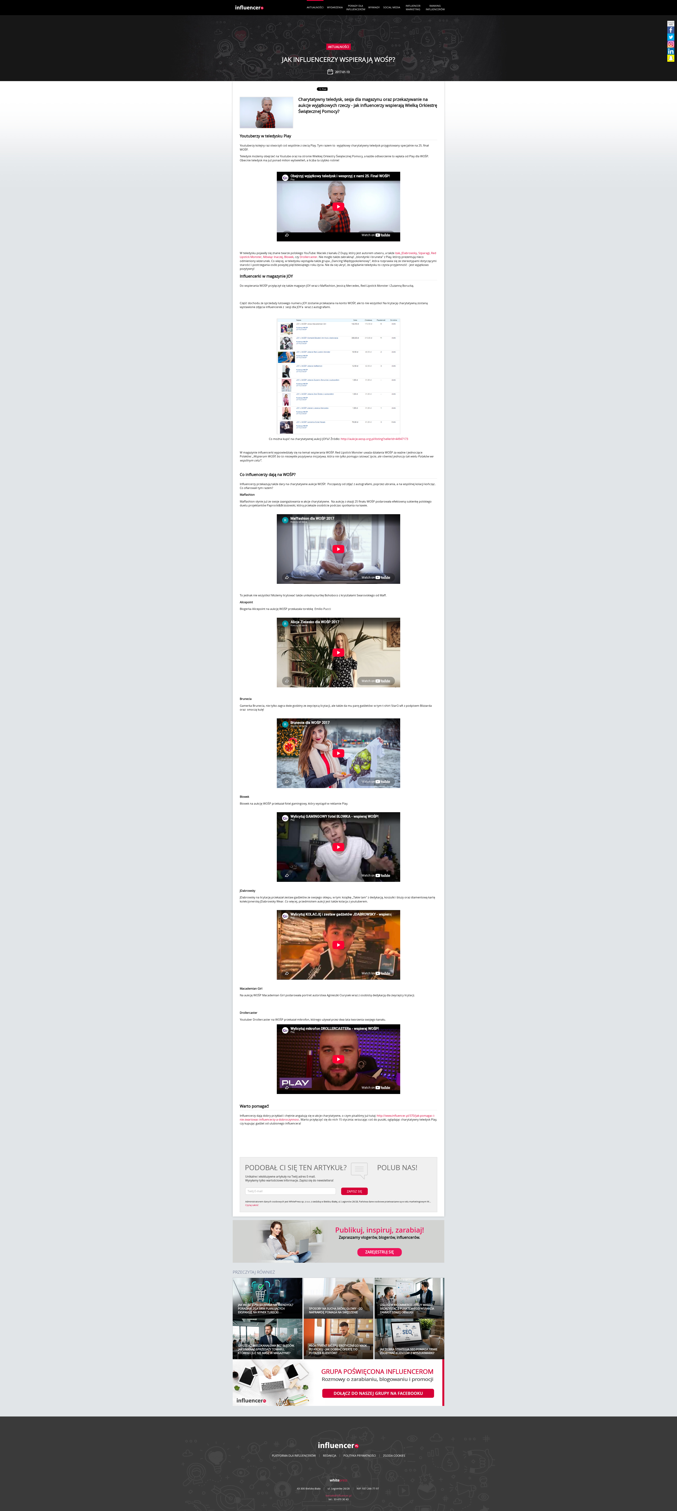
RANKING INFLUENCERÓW (435, 7)
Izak (397, 253)
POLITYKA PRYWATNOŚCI (359, 1456)
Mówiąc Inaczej (273, 257)
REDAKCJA (329, 1456)
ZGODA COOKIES (394, 1456)
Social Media (391, 7)
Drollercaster (308, 257)
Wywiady (374, 7)
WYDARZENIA (335, 7)
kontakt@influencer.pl (339, 1495)
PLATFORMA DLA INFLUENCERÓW (294, 1456)
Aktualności (315, 7)
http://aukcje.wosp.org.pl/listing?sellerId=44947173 (374, 439)
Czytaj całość (251, 1205)
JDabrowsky (409, 253)
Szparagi (424, 253)
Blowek (289, 257)
